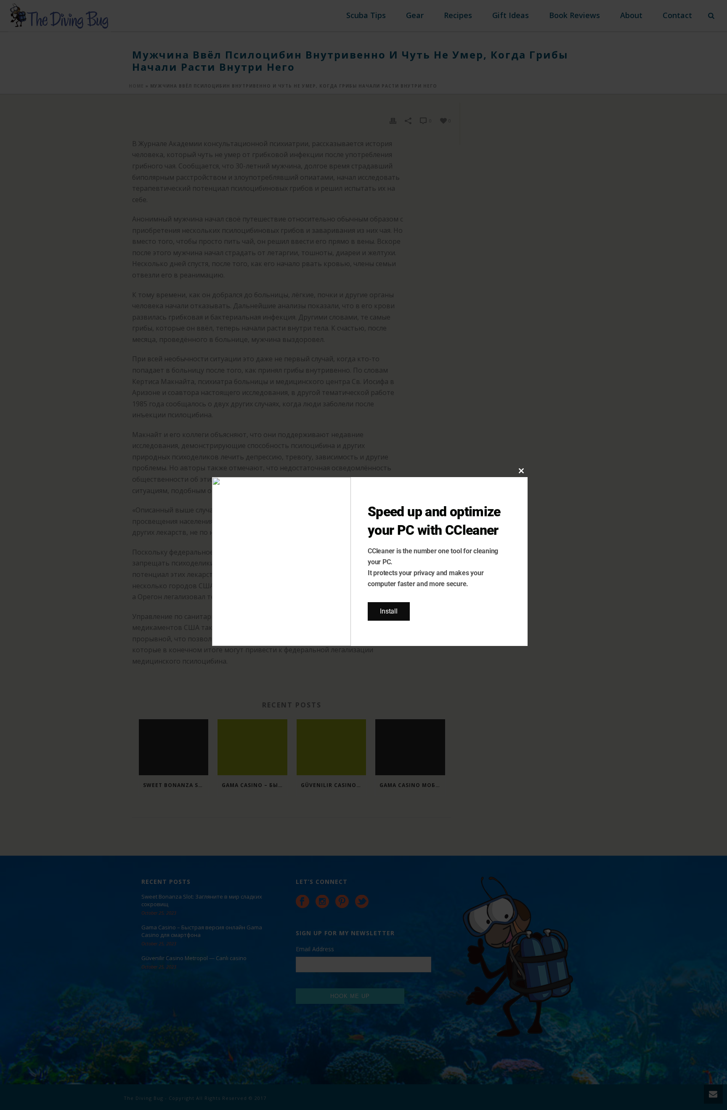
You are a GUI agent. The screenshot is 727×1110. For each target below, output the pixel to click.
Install (388, 611)
